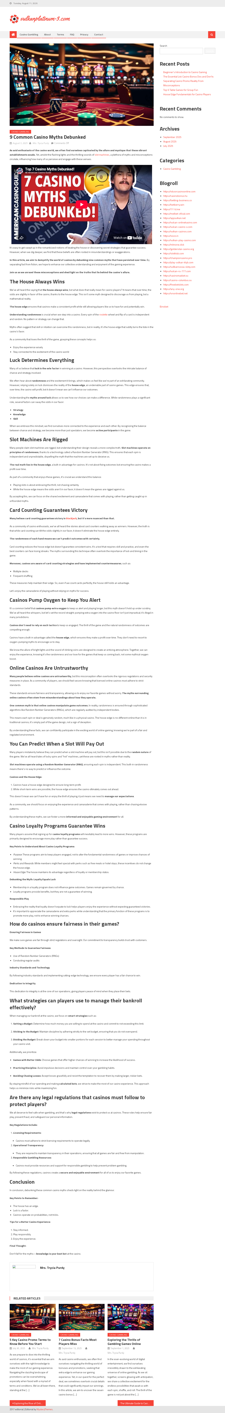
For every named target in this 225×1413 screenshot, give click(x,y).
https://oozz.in (170, 236)
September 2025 (172, 137)
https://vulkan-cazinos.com (177, 231)
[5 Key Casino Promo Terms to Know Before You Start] (33, 1317)
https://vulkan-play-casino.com (179, 240)
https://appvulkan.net (174, 218)
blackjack (71, 518)
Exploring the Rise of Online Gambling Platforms (30, 1403)
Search (163, 46)
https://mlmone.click (173, 244)
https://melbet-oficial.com (176, 213)
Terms (60, 34)
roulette (103, 314)
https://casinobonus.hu (175, 196)
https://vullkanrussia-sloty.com (179, 267)
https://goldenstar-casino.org (178, 249)
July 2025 (168, 146)
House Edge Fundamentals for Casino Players (187, 94)
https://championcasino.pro (177, 258)
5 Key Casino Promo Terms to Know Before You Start (30, 1341)
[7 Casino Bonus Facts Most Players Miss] (82, 1317)
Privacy (84, 34)
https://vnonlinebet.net (175, 293)
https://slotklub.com (173, 253)
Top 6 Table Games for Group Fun (180, 90)
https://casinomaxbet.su (175, 275)
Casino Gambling (29, 34)
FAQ (72, 34)
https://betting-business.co (177, 200)
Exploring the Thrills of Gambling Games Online (124, 1341)
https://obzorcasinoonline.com (179, 191)
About (47, 34)
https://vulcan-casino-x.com (177, 227)
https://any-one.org (173, 289)
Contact (98, 34)
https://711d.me (171, 209)
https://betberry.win (173, 204)
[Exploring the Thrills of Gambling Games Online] (131, 1317)
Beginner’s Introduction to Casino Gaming (185, 72)
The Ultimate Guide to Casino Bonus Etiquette (137, 1403)
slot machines (102, 154)
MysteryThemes (45, 1409)
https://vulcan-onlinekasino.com (180, 222)
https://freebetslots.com (176, 284)
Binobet (164, 306)
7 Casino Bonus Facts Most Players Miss (78, 1341)
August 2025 (169, 141)
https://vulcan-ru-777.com (177, 271)
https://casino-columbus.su (177, 280)
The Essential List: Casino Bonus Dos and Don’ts (188, 76)
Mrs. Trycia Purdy (41, 143)
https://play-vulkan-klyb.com (178, 262)
